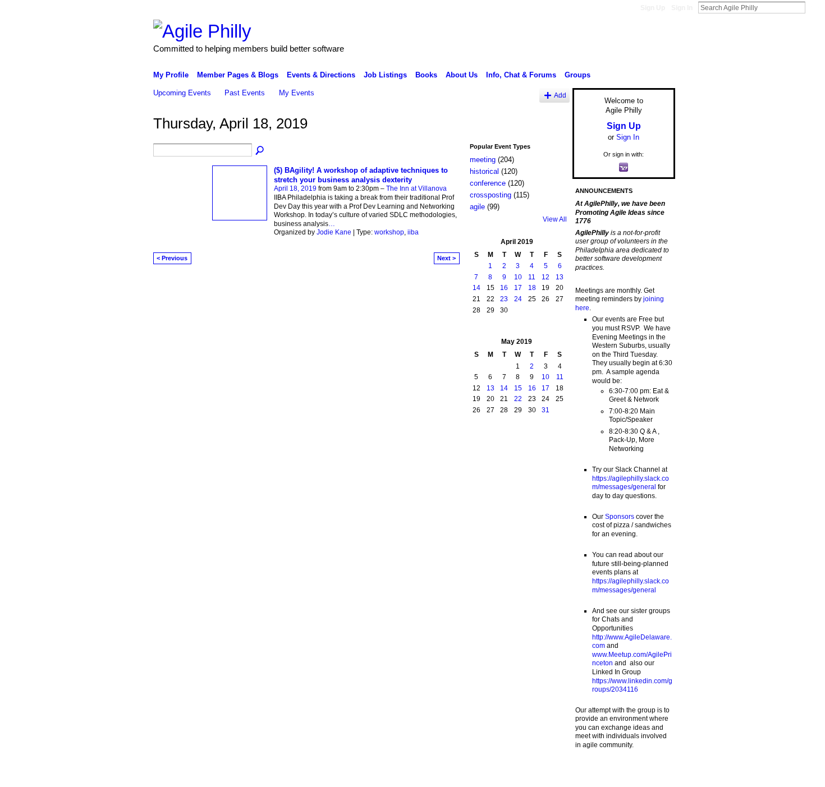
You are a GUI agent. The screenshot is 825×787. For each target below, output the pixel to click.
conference (488, 183)
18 (532, 288)
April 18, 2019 (295, 188)
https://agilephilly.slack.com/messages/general (630, 483)
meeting (483, 159)
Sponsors (619, 517)
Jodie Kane (334, 232)
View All (555, 219)
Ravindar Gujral (237, 774)
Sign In (682, 8)
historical (484, 171)
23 (504, 299)
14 (476, 288)
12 (545, 277)
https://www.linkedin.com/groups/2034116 (632, 685)
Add (560, 95)
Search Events (260, 151)
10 (518, 277)
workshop (389, 232)
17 (518, 288)
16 (504, 288)
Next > (446, 258)
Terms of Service (650, 774)
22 (518, 399)
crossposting (490, 195)
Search (814, 7)
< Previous (172, 258)
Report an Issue (592, 774)
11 (531, 277)
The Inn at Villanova (416, 188)
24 (518, 299)
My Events (296, 93)
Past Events (244, 93)
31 (545, 410)
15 (518, 388)
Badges (548, 774)
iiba (413, 232)
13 (559, 277)
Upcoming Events (182, 93)
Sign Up (652, 8)
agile (477, 206)
